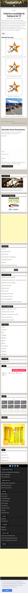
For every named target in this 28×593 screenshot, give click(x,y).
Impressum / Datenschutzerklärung (9, 265)
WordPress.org (5, 460)
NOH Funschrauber (5, 508)
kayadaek (3, 527)
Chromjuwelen (4, 521)
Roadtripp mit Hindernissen (7, 293)
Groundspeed (4, 505)
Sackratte (4, 351)
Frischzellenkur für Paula (7, 296)
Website (3, 158)
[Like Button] (3, 33)
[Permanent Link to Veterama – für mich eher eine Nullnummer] (14, 106)
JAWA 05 (3, 343)
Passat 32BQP (5, 346)
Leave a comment (18, 18)
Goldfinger (4, 335)
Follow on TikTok (19, 370)
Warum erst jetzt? (5, 288)
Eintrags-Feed (5, 455)
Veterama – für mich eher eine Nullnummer (14, 116)
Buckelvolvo (4, 329)
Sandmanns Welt (5, 512)
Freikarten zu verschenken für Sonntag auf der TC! (14, 14)
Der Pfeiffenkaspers (5, 498)
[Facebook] (12, 466)
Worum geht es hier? (6, 251)
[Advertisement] (14, 228)
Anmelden (4, 452)
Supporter (4, 262)
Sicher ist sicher (5, 291)
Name (3, 151)
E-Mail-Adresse (5, 154)
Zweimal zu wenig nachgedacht (8, 277)
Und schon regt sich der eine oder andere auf (11, 301)
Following (12, 373)
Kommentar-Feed (5, 457)
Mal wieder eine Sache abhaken (9, 282)
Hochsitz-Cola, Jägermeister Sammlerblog (10, 472)
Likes (4, 374)
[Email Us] (18, 466)
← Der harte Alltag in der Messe (7, 121)
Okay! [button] (7, 590)
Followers (20, 373)
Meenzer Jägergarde (5, 474)
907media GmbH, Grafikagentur (8, 483)
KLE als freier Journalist (6, 487)
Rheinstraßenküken (5, 477)
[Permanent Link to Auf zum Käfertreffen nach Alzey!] (14, 67)
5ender (3, 327)
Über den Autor (5, 254)
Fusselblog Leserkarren (7, 259)
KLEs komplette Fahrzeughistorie (9, 257)
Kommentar (4, 135)
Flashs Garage (4, 503)
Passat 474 (4, 348)
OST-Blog (3, 510)
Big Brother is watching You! (14, 96)
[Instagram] (15, 466)
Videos (5, 373)
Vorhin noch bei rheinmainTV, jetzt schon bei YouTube (14, 56)
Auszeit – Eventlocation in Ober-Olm (9, 540)
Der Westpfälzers (5, 501)
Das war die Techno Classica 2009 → (19, 123)
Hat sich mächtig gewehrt (7, 299)
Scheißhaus (4, 354)
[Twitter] (10, 466)
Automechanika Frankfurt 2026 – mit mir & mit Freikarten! (14, 280)
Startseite (4, 248)
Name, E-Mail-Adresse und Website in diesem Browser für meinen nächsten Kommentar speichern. (13, 163)
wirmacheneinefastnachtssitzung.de (9, 538)
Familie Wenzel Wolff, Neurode (8, 535)
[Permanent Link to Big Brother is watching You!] (14, 86)
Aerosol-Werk (4, 496)
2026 (14, 399)
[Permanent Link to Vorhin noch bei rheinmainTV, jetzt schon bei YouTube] (14, 47)
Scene (14, 10)
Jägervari (3, 340)
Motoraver (3, 518)
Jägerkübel (4, 338)
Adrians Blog (4, 493)
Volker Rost (3, 529)
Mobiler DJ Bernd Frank (6, 485)
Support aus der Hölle (6, 285)
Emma (3, 332)
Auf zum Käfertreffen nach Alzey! (14, 76)
